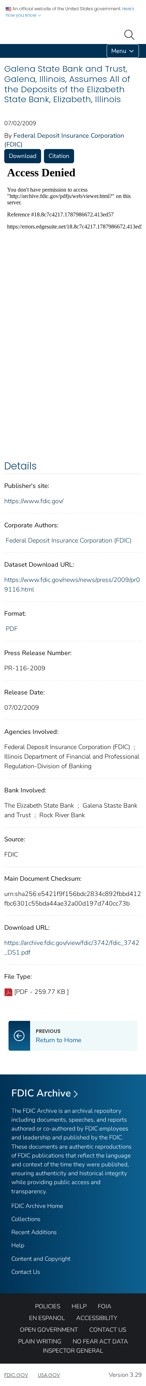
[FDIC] (5, 51)
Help (17, 1245)
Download (22, 156)
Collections (25, 1219)
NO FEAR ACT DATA (100, 1341)
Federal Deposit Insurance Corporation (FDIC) (68, 540)
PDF (12, 629)
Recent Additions (34, 1232)
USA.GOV (49, 1375)
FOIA (104, 1306)
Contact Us (25, 1272)
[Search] (131, 34)
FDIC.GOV (16, 1375)
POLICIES (47, 1306)
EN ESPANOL (47, 1318)
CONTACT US (107, 1330)
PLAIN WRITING (39, 1341)
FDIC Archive (41, 1093)
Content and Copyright (41, 1259)
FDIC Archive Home (37, 1206)
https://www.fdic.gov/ (33, 501)
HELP (79, 1306)
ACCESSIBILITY (96, 1318)
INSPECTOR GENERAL (73, 1351)
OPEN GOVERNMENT (49, 1330)
